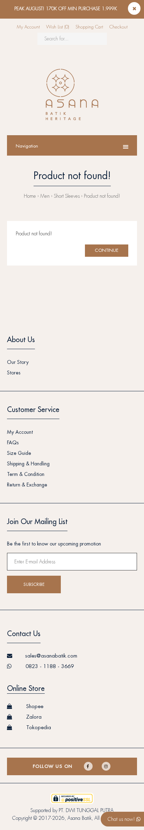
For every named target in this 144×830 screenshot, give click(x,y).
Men (45, 196)
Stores (14, 372)
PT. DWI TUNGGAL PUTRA (86, 810)
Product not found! (102, 196)
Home (30, 196)
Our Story (18, 362)
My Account (28, 27)
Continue (106, 250)
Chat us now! (122, 819)
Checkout (118, 27)
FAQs (13, 442)
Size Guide (19, 453)
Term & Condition (25, 474)
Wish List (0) (57, 27)
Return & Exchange (27, 484)
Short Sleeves (67, 196)
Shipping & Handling (28, 463)
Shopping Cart (89, 27)
